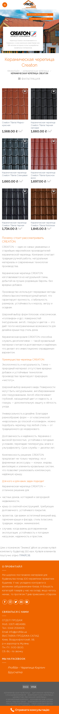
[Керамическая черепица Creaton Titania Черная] (15, 204)
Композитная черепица (41, 695)
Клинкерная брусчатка (40, 701)
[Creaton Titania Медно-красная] (15, 103)
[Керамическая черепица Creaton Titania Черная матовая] (44, 103)
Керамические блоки (41, 699)
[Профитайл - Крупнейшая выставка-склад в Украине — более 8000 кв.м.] (29, 5)
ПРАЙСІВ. (24, 555)
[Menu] (4, 4)
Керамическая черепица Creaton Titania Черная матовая (43, 125)
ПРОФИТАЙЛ (13, 71)
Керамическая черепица (36, 71)
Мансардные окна (16, 701)
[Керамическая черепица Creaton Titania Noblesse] (44, 204)
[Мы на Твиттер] (15, 602)
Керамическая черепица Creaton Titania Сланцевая (14, 174)
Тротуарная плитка (42, 704)
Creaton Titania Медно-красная (13, 124)
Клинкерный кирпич (17, 699)
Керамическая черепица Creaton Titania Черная (14, 224)
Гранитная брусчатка (18, 704)
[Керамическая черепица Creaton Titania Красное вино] (44, 153)
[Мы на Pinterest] (26, 602)
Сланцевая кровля (16, 695)
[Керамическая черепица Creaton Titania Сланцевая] (15, 153)
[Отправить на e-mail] (21, 602)
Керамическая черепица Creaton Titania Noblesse (43, 224)
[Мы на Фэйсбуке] (4, 602)
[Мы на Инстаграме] (10, 602)
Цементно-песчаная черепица (29, 697)
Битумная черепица (43, 693)
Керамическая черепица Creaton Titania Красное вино (43, 175)
